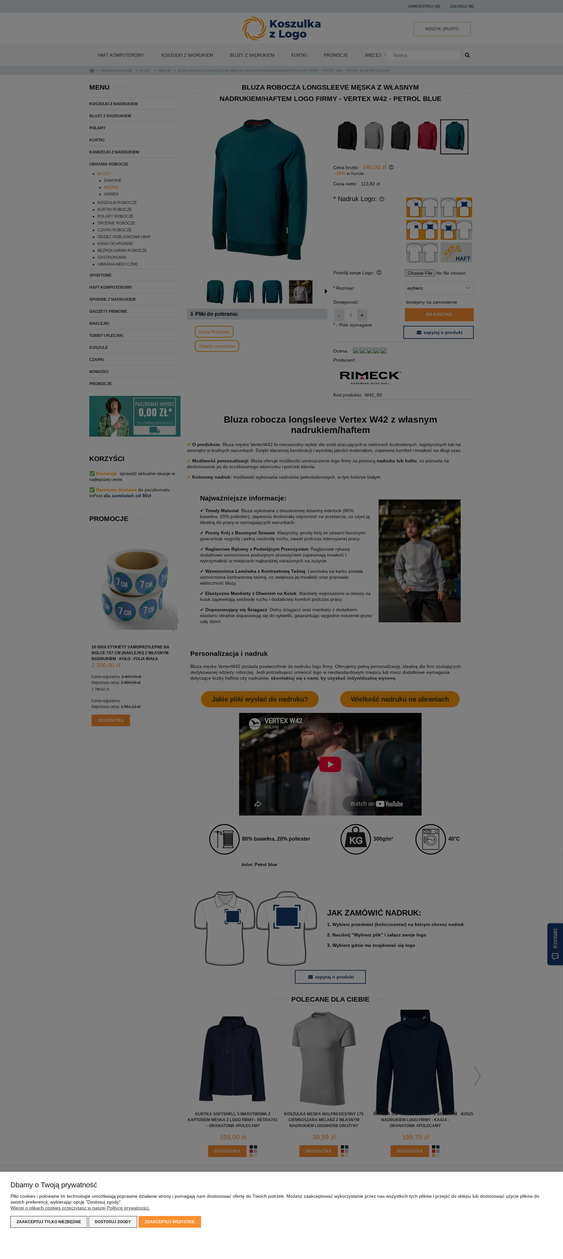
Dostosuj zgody (113, 1222)
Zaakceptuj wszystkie (170, 1222)
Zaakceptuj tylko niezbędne (49, 1222)
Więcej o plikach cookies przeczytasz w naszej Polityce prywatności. (80, 1207)
